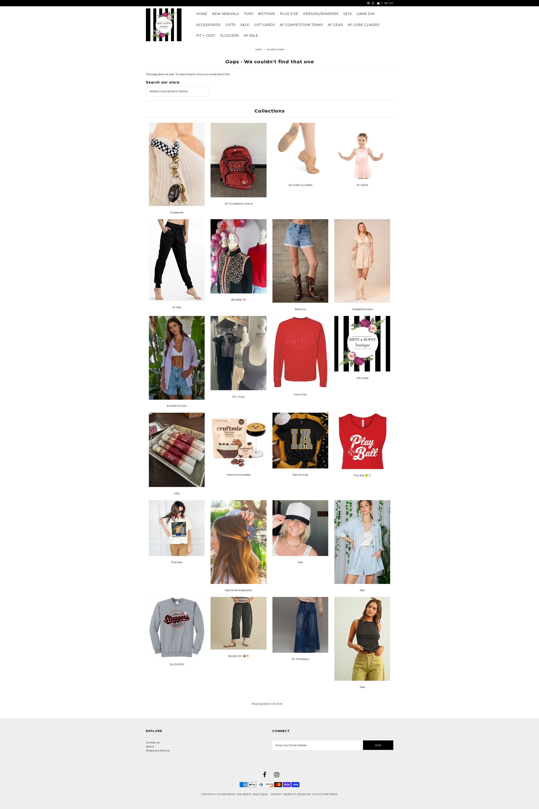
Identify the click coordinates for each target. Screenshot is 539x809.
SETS (347, 14)
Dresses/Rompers (362, 309)
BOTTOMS (266, 14)
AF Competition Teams (239, 203)
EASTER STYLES (177, 405)
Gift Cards (362, 377)
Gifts (177, 493)
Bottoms (300, 309)
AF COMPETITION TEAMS (301, 25)
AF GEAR (335, 25)
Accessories (176, 212)
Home (258, 49)
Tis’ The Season (300, 658)
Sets (362, 590)
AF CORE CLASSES (364, 25)
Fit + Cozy (238, 396)
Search (150, 746)
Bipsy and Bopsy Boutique (247, 794)
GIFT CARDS (264, 25)
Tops (362, 686)
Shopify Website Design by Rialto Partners (304, 794)
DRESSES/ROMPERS (321, 14)
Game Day (300, 394)
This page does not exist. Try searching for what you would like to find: (188, 74)
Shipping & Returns (158, 750)
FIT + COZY (205, 35)
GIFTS (231, 25)
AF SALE (251, 35)
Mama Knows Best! (238, 474)
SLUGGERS (229, 35)
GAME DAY (366, 14)
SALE (244, 25)
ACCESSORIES (208, 25)
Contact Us (152, 742)
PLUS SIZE (289, 14)
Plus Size (176, 562)
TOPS (248, 14)
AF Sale (176, 307)
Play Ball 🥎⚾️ (362, 475)
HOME (201, 14)
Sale (300, 562)
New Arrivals (300, 474)
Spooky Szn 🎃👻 (238, 655)
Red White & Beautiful (238, 590)
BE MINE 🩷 (238, 299)
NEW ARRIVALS (225, 14)
